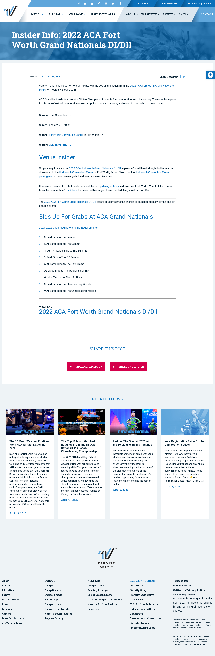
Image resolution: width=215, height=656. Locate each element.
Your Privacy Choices (184, 594)
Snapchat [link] (85, 3)
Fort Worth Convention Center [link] (66, 134)
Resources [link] (93, 609)
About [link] (130, 14)
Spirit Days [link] (51, 599)
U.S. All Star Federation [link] (144, 604)
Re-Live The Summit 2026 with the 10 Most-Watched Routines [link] (132, 443)
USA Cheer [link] (136, 599)
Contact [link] (207, 14)
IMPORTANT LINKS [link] (142, 580)
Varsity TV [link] (149, 14)
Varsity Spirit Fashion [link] (58, 613)
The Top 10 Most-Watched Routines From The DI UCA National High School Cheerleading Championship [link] (79, 446)
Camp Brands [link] (53, 590)
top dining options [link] (108, 186)
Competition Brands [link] (57, 609)
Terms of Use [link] (180, 580)
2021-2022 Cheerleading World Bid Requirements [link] (68, 227)
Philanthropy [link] (10, 599)
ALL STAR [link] (94, 580)
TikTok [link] (77, 3)
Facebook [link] (120, 3)
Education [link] (8, 590)
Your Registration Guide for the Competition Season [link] (184, 443)
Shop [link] (182, 14)
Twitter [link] (113, 3)
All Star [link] (55, 14)
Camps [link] (49, 585)
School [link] (36, 14)
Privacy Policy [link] (182, 585)
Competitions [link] (53, 604)
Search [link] (144, 3)
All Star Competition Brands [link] (105, 599)
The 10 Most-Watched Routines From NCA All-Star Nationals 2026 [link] (29, 445)
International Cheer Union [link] (146, 618)
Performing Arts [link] (102, 14)
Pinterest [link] (99, 3)
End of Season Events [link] (100, 594)
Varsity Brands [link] (139, 623)
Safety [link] (168, 14)
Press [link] (5, 604)
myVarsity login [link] (12, 623)
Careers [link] (6, 613)
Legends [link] (7, 609)
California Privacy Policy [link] (189, 590)
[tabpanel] (30, 464)
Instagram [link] (106, 3)
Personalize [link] (171, 3)
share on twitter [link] (131, 366)
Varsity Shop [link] (138, 590)
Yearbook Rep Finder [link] (142, 627)
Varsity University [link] (142, 594)
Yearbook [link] (75, 14)
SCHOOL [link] (50, 580)
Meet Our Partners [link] (13, 618)
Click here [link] (71, 190)
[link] (210, 75)
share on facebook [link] (88, 366)
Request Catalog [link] (54, 618)
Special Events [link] (53, 594)
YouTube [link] (92, 3)
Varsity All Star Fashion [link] (103, 604)
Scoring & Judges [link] (98, 590)
